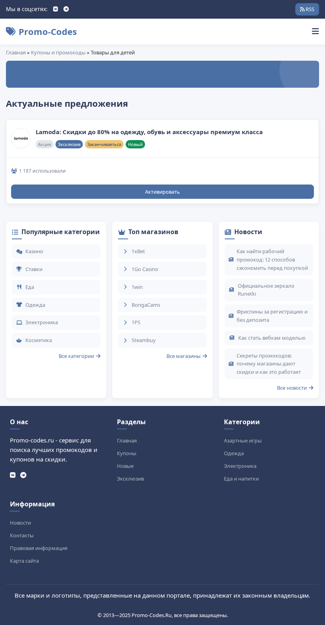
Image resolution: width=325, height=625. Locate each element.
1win (137, 286)
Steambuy (144, 340)
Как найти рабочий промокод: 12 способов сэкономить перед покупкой (272, 259)
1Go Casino (145, 269)
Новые (125, 465)
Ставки (33, 269)
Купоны (126, 453)
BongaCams (146, 304)
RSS (309, 9)
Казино (34, 251)
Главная (16, 52)
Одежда (35, 304)
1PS (136, 322)
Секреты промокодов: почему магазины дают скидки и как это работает (269, 364)
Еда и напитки (241, 478)
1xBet (138, 251)
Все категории (76, 356)
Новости (20, 522)
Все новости (292, 387)
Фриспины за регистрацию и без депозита (272, 315)
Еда (29, 286)
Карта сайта (24, 560)
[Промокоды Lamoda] (21, 138)
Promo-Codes (48, 31)
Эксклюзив (130, 478)
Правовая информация (38, 548)
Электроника (41, 322)
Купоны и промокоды (58, 52)
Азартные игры (243, 440)
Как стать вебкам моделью (272, 337)
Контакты (22, 535)
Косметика (38, 340)
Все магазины (183, 356)
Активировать (162, 191)
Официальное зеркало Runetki (266, 290)
